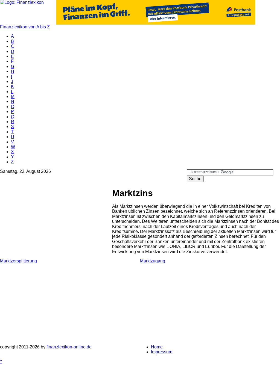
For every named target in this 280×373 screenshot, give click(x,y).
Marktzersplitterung (18, 261)
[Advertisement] (56, 220)
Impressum (161, 352)
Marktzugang (152, 261)
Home (157, 347)
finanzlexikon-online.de (69, 347)
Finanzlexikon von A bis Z (25, 27)
